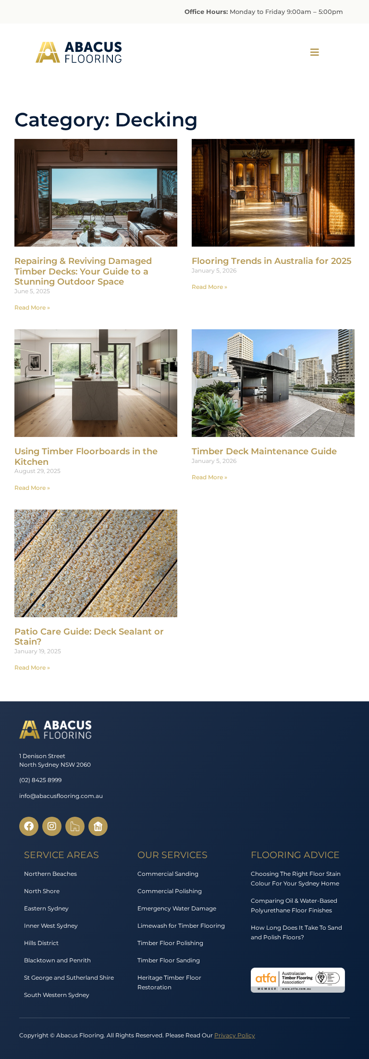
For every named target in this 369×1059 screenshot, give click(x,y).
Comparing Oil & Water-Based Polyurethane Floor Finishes (294, 905)
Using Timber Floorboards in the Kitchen (86, 456)
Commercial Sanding (167, 873)
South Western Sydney (56, 994)
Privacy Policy (234, 1035)
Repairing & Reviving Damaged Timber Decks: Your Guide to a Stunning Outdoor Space (83, 271)
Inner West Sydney (51, 925)
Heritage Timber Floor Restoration (169, 982)
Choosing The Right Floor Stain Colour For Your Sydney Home (296, 878)
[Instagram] (52, 826)
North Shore (42, 891)
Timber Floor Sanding (168, 960)
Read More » (32, 307)
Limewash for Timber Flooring (181, 925)
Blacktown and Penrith (57, 960)
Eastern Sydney (46, 908)
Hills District (41, 943)
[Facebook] (28, 826)
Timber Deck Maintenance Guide (264, 451)
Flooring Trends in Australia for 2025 (272, 261)
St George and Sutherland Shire (69, 977)
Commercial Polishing (169, 891)
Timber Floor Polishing (170, 943)
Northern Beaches (50, 873)
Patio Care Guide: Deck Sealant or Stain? (89, 637)
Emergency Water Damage (176, 908)
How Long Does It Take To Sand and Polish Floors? (296, 932)
